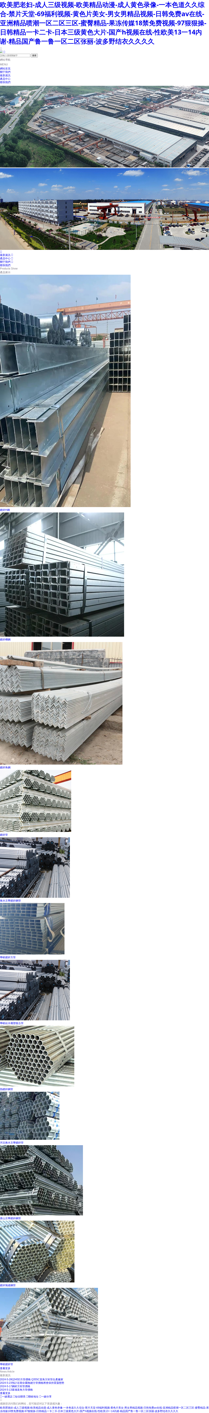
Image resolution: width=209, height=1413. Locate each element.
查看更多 (5, 1368)
